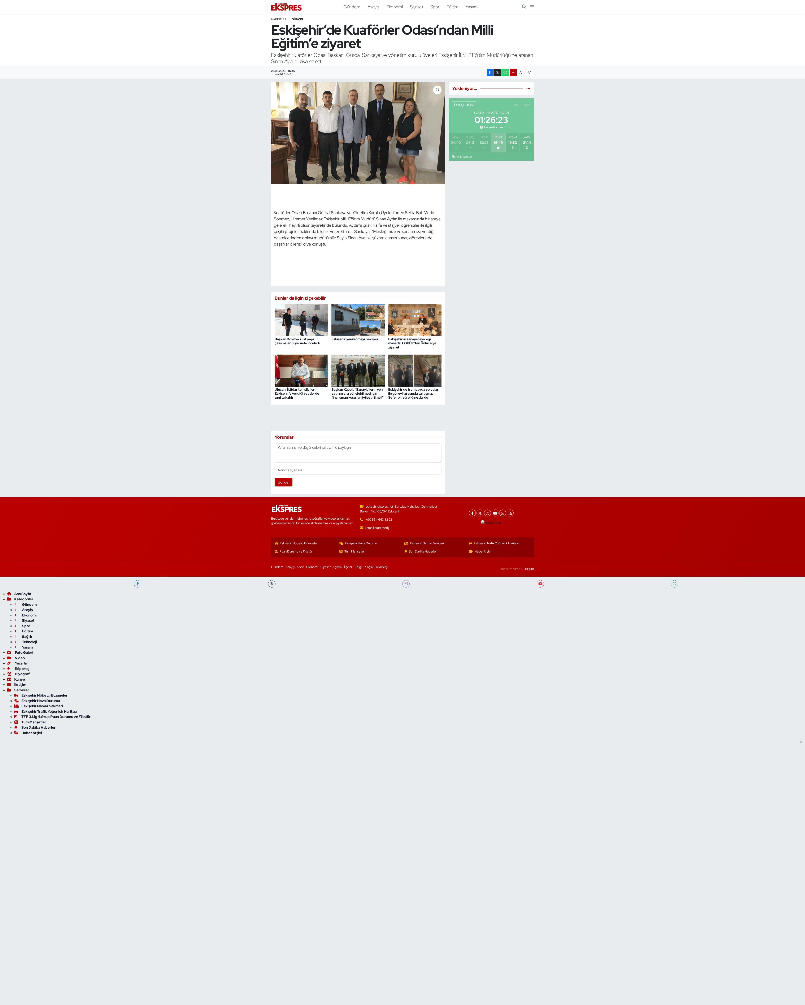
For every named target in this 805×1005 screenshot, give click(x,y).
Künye (19, 679)
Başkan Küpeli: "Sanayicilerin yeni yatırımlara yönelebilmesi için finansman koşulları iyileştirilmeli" (357, 393)
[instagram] (406, 584)
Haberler (278, 19)
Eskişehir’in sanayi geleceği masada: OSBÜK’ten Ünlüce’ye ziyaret (412, 343)
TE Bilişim (527, 569)
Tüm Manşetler (354, 551)
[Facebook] (472, 513)
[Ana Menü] (532, 7)
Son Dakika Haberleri (423, 551)
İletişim (20, 684)
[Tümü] (528, 88)
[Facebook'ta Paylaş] (490, 72)
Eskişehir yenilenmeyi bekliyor (355, 339)
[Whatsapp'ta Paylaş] (505, 72)
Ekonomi (394, 7)
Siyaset (416, 7)
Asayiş (373, 7)
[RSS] (510, 513)
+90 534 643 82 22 (378, 519)
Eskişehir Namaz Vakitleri (427, 543)
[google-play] (491, 522)
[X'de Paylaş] (497, 72)
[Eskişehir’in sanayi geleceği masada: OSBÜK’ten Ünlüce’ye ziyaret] (414, 320)
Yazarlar (21, 663)
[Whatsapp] (502, 513)
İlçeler (348, 567)
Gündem (351, 7)
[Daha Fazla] (513, 72)
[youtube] (540, 584)
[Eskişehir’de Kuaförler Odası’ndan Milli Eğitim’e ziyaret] (358, 133)
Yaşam (472, 7)
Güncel (298, 19)
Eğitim (452, 7)
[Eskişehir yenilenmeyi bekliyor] (358, 320)
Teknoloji (382, 567)
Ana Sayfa (22, 594)
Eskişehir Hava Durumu (361, 543)
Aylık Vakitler (464, 157)
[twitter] (271, 584)
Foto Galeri (23, 652)
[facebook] (137, 584)
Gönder (284, 482)
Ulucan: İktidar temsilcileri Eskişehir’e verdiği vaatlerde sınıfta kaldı (297, 393)
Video (19, 658)
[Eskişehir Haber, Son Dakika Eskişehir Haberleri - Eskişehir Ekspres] (287, 7)
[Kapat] (802, 742)
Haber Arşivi (482, 551)
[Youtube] (495, 513)
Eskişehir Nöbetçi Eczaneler (299, 543)
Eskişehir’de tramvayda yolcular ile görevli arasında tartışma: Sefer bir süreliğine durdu (413, 393)
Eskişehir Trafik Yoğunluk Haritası (496, 543)
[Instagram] (487, 513)
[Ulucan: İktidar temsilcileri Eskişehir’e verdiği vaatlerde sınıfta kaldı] (301, 370)
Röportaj (21, 668)
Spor (434, 7)
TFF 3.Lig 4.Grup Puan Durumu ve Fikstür (56, 716)
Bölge (358, 567)
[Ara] (524, 7)
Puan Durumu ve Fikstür (295, 551)
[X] (480, 513)
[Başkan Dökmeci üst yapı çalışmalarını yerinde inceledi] (301, 320)
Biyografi (22, 674)
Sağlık (369, 567)
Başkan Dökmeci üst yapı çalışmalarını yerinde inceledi (297, 341)
